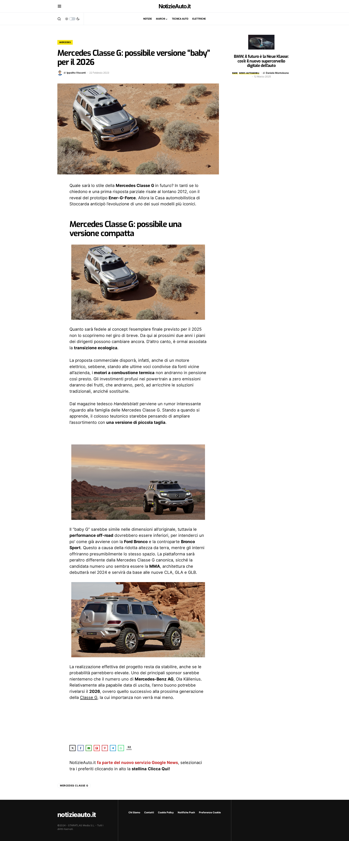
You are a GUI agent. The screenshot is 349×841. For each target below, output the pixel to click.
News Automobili (249, 73)
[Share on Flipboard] (97, 748)
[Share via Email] (89, 748)
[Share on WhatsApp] (121, 748)
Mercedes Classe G (74, 785)
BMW (235, 73)
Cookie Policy (166, 812)
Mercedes (65, 42)
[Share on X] (72, 748)
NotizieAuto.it (175, 6)
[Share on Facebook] (81, 748)
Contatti (149, 812)
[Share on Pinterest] (105, 748)
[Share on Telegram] (113, 748)
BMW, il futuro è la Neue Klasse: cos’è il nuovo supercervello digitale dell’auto (261, 61)
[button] (59, 6)
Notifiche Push (186, 812)
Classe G (88, 697)
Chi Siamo (134, 812)
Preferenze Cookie (210, 812)
